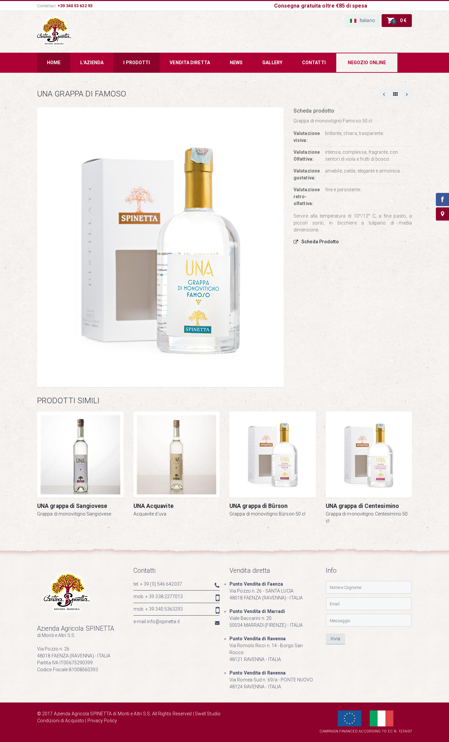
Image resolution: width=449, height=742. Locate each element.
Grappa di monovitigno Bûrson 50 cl (267, 514)
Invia (336, 638)
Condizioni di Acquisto (60, 720)
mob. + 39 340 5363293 (158, 609)
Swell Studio (208, 713)
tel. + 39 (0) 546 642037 (157, 584)
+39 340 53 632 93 (75, 5)
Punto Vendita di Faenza (256, 584)
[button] (362, 20)
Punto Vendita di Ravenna (257, 638)
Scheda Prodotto (320, 241)
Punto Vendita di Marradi (257, 611)
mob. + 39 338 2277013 (158, 596)
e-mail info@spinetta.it (156, 621)
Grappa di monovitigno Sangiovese (74, 514)
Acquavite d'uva (150, 514)
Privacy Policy (102, 720)
